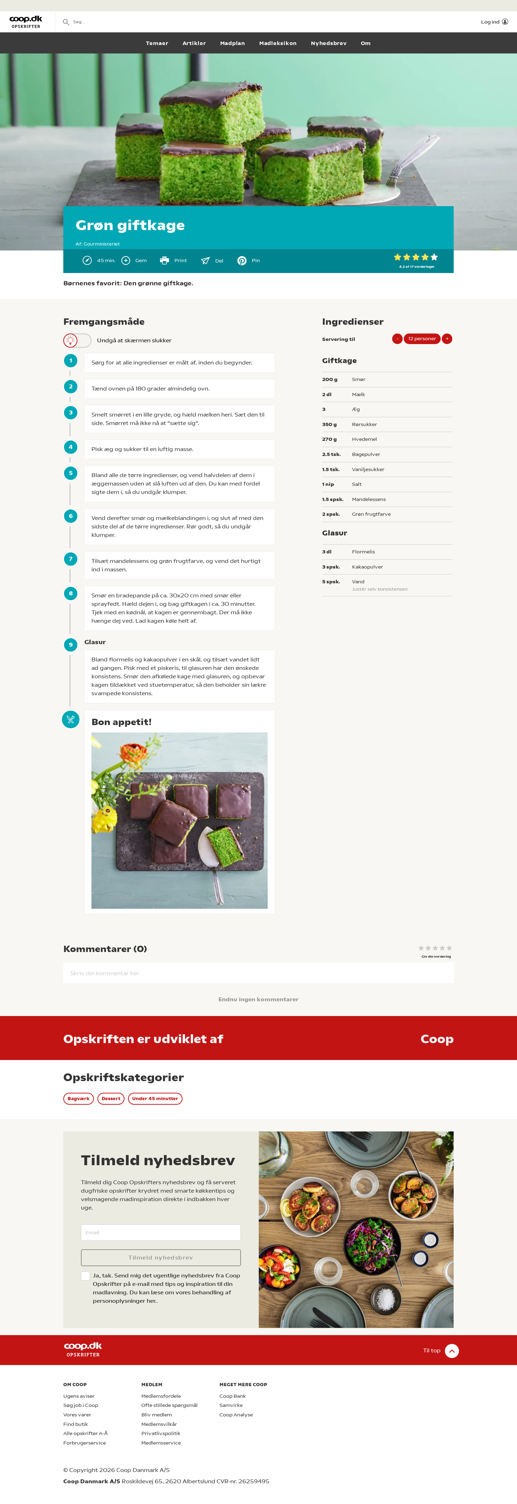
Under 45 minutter (155, 1098)
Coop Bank (232, 1396)
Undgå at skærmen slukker (134, 340)
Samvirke (231, 1405)
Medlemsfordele (161, 1396)
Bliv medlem (156, 1415)
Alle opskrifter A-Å (85, 1433)
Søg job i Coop (80, 1405)
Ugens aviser (79, 1396)
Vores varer (77, 1415)
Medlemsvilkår (159, 1424)
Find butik (75, 1424)
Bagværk (79, 1098)
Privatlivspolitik (160, 1433)
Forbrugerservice (84, 1443)
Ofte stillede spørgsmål (169, 1405)
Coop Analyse (236, 1415)
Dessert (111, 1098)
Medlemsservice (161, 1443)
